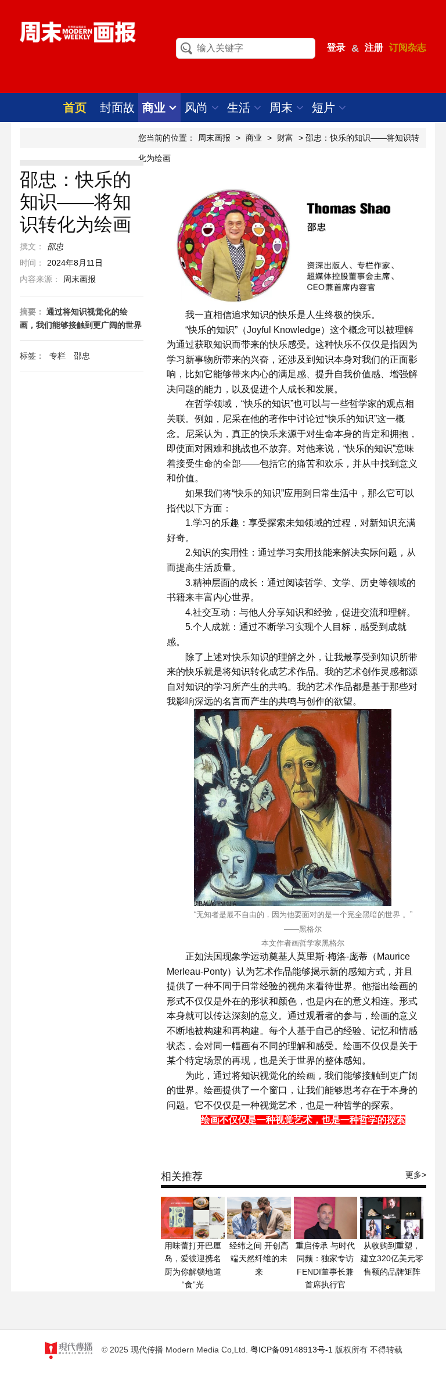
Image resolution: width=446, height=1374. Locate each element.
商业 (155, 107)
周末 (282, 107)
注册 (374, 47)
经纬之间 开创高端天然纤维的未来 (259, 1258)
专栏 (57, 355)
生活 (240, 107)
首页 (75, 107)
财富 (285, 137)
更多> (415, 1174)
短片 (325, 107)
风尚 (198, 107)
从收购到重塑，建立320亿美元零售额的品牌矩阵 (392, 1258)
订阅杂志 (407, 47)
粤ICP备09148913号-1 (291, 1349)
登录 (336, 47)
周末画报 (214, 137)
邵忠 (82, 355)
